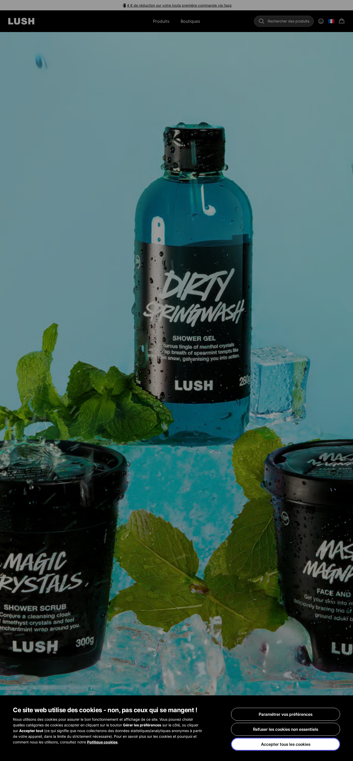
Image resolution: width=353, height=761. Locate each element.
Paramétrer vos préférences (285, 714)
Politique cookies (102, 742)
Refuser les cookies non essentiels (285, 729)
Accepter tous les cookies (285, 744)
